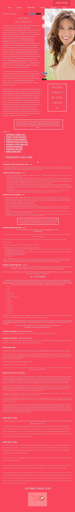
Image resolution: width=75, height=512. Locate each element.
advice (33, 63)
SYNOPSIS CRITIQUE (10, 338)
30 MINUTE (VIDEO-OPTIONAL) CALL (16, 164)
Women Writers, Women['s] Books (17, 60)
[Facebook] (44, 18)
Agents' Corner (13, 30)
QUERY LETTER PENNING (11, 195)
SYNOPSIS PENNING (10, 331)
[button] (19, 7)
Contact (18, 98)
